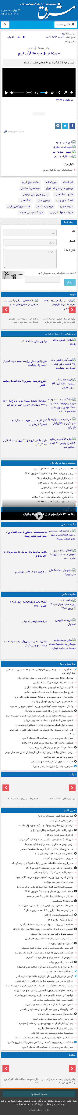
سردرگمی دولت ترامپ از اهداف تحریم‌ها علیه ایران (49, 939)
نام (73, 232)
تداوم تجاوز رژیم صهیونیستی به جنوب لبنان (53, 1019)
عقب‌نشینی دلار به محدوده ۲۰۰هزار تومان (53, 469)
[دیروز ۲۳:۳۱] (62, 367)
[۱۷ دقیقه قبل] (20, 787)
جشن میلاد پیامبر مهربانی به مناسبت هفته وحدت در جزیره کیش (25, 643)
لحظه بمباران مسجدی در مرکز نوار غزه (55, 1014)
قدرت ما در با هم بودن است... (59, 962)
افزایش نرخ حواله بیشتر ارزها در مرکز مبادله (52, 497)
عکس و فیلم (64, 24)
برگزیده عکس (69, 594)
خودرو (73, 294)
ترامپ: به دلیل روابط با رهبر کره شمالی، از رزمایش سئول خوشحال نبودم (39, 752)
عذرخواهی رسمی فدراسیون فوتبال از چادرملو (52, 701)
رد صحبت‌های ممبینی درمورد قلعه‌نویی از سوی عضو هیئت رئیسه (26, 534)
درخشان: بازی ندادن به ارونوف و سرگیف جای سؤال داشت (46, 825)
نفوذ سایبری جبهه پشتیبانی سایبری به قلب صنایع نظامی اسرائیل (43, 1038)
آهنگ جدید (25, 201)
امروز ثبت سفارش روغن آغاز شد (58, 858)
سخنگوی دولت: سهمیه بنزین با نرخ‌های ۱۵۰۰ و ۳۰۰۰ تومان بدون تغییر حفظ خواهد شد (25, 403)
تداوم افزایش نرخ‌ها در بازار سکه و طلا (55, 478)
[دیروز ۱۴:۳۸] (57, 307)
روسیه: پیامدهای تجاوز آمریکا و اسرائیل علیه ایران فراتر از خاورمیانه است (39, 716)
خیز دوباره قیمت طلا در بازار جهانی (57, 487)
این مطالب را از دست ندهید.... (60, 334)
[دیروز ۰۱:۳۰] (20, 1067)
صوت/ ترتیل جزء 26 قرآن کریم (39, 53)
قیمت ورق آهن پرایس (18, 207)
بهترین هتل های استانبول (59, 188)
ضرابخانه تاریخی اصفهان (35, 622)
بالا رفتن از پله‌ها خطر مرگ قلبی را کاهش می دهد (50, 896)
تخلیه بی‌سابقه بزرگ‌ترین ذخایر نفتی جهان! (53, 766)
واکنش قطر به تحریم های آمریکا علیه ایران (53, 682)
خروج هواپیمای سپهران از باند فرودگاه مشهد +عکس (25, 383)
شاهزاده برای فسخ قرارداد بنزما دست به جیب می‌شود (48, 720)
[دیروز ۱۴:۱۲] (62, 558)
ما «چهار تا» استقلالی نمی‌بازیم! (30, 572)
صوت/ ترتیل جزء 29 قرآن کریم (57, 170)
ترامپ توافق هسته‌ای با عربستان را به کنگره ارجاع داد (48, 844)
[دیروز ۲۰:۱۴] (62, 407)
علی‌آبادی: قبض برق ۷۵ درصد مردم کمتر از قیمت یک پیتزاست (25, 363)
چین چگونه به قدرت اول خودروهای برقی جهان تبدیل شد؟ (46, 906)
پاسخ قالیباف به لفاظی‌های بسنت (57, 971)
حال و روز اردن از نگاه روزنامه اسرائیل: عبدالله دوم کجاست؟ (45, 967)
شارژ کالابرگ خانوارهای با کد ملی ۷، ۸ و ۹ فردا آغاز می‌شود (45, 839)
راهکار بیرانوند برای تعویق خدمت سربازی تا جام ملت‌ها (25, 554)
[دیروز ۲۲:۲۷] (62, 538)
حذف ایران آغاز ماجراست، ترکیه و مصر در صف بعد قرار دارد (45, 678)
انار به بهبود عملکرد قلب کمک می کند (21, 1081)
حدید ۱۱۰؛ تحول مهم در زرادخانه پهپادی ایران (48, 513)
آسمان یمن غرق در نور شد (60, 943)
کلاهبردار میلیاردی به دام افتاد (23, 799)
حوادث (72, 774)
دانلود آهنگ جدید (64, 194)
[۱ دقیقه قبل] (62, 347)
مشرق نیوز (48, 9)
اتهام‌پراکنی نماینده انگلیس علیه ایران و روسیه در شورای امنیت (44, 995)
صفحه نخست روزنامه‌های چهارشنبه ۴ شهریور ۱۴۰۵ (28, 604)
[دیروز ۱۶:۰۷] (62, 446)
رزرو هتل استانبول (30, 188)
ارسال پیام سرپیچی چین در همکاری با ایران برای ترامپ (47, 738)
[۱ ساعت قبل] (62, 608)
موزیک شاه (51, 182)
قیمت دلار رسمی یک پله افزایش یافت (55, 483)
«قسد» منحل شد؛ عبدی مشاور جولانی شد (53, 1000)
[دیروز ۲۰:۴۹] (62, 387)
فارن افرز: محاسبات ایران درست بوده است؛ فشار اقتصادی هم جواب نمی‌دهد (42, 731)
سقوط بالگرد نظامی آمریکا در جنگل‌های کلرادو (52, 830)
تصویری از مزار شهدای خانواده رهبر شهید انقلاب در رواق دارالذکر (43, 929)
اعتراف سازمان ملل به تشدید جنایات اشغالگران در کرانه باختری (44, 981)
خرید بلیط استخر (44, 207)
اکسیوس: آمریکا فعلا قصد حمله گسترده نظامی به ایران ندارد (45, 887)
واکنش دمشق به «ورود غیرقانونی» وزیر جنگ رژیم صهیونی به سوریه (41, 706)
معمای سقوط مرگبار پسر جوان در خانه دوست (52, 934)
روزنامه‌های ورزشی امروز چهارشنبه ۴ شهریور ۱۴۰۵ (49, 868)
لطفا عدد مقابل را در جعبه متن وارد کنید (57, 273)
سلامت (72, 1055)
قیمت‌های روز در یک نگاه (63, 463)
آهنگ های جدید (64, 201)
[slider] (17, 92)
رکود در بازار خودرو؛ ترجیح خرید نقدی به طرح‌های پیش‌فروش (59, 320)
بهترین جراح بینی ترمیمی (35, 194)
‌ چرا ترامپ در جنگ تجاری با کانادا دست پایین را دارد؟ (48, 910)
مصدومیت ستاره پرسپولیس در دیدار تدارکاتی (52, 1033)
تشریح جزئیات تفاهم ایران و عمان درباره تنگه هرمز (49, 957)
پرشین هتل (44, 201)
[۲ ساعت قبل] (62, 627)
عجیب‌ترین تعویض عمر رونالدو (58, 757)
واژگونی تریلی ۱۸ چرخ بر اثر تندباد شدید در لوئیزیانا (49, 711)
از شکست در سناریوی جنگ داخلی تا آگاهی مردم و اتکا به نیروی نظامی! (40, 1042)
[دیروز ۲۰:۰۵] (39, 516)
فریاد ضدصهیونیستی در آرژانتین (58, 915)
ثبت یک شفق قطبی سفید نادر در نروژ (55, 816)
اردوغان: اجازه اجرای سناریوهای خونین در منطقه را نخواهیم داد (44, 725)
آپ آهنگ (68, 182)
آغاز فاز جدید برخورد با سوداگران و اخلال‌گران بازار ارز (29, 423)
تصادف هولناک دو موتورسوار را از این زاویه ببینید (51, 747)
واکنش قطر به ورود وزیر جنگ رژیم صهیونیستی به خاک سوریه (44, 877)
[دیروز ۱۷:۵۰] (62, 426)
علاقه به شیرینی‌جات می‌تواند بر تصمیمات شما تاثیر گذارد (46, 924)
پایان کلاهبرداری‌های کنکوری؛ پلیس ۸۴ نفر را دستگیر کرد (25, 442)
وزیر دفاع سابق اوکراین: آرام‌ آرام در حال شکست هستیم (46, 849)
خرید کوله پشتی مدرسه (31, 213)
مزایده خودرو (66, 207)
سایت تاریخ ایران (30, 182)
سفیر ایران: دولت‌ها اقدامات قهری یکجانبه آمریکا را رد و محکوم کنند (41, 863)
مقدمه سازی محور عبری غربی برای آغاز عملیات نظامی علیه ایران (43, 697)
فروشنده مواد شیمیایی (61, 213)
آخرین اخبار (70, 810)
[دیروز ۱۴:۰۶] (62, 577)
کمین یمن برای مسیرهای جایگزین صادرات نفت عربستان (47, 948)
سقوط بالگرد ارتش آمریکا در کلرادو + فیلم (53, 872)
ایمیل (72, 241)
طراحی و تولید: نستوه (39, 1110)
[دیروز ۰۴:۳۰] (20, 307)
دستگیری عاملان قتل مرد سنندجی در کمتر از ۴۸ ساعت (47, 743)
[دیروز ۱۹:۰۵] (62, 647)
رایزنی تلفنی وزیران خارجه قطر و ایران (55, 1028)
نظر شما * (69, 251)
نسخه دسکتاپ (39, 1094)
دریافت (64, 100)
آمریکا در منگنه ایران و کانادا (60, 920)
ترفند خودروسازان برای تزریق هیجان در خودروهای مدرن (23, 320)
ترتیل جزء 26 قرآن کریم (39, 48)
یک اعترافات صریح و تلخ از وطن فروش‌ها (53, 854)
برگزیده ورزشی (68, 525)
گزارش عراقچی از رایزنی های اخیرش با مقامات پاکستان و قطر (44, 976)
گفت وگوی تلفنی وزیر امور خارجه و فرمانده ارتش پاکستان (46, 1009)
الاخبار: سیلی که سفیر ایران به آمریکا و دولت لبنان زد (48, 687)
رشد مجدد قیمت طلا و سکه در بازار (57, 492)
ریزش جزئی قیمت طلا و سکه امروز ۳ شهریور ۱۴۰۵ (49, 473)
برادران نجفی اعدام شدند (34, 341)
